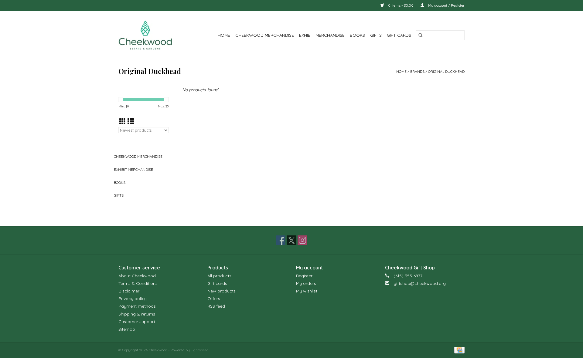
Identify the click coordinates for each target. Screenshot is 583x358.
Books (357, 35)
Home (224, 35)
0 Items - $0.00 (400, 5)
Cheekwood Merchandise (264, 35)
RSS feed (216, 306)
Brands (417, 71)
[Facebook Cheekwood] (280, 240)
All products (219, 276)
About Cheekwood (137, 276)
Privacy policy (132, 298)
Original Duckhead (446, 71)
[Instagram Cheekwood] (302, 240)
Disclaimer (128, 291)
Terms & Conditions (138, 283)
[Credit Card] (458, 349)
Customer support (136, 321)
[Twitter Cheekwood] (291, 240)
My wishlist (306, 291)
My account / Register (446, 5)
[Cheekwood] (149, 35)
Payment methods (137, 306)
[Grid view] (122, 121)
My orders (306, 283)
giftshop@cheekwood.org (420, 283)
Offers (213, 298)
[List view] (131, 121)
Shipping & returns (136, 314)
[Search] (420, 35)
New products (221, 291)
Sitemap (126, 329)
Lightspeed (200, 350)
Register (304, 276)
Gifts (376, 35)
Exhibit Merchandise (322, 35)
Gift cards (399, 35)
